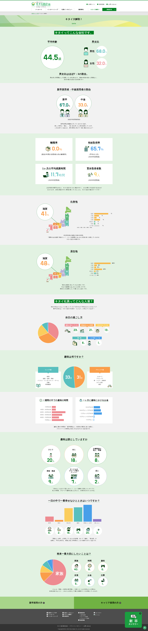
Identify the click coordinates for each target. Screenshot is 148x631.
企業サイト (91, 4)
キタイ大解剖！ (95, 9)
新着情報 (101, 4)
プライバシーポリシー (76, 626)
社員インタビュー (67, 9)
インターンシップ (52, 9)
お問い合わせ (112, 4)
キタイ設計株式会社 (62, 626)
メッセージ (38, 9)
